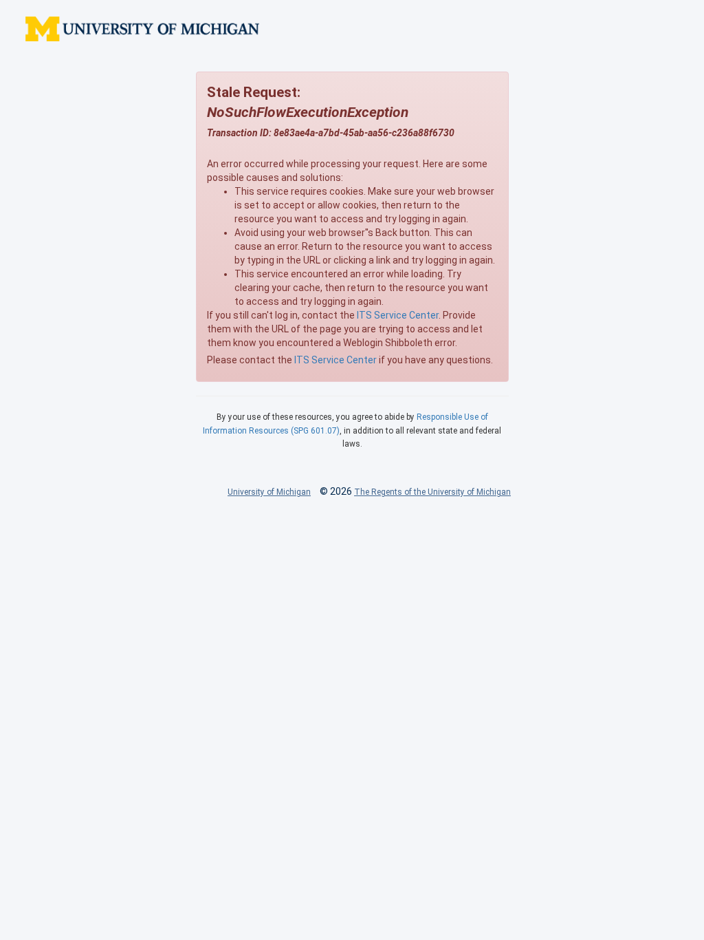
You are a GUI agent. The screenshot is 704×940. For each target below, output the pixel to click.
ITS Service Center (398, 315)
